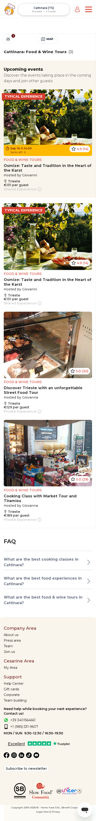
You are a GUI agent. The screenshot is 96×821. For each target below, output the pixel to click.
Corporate (12, 695)
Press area (12, 640)
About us (11, 635)
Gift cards (11, 689)
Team (8, 646)
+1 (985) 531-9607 (24, 727)
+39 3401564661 (23, 720)
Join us (9, 652)
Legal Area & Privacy (48, 811)
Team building (15, 700)
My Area (10, 668)
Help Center (14, 683)
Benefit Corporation (73, 807)
